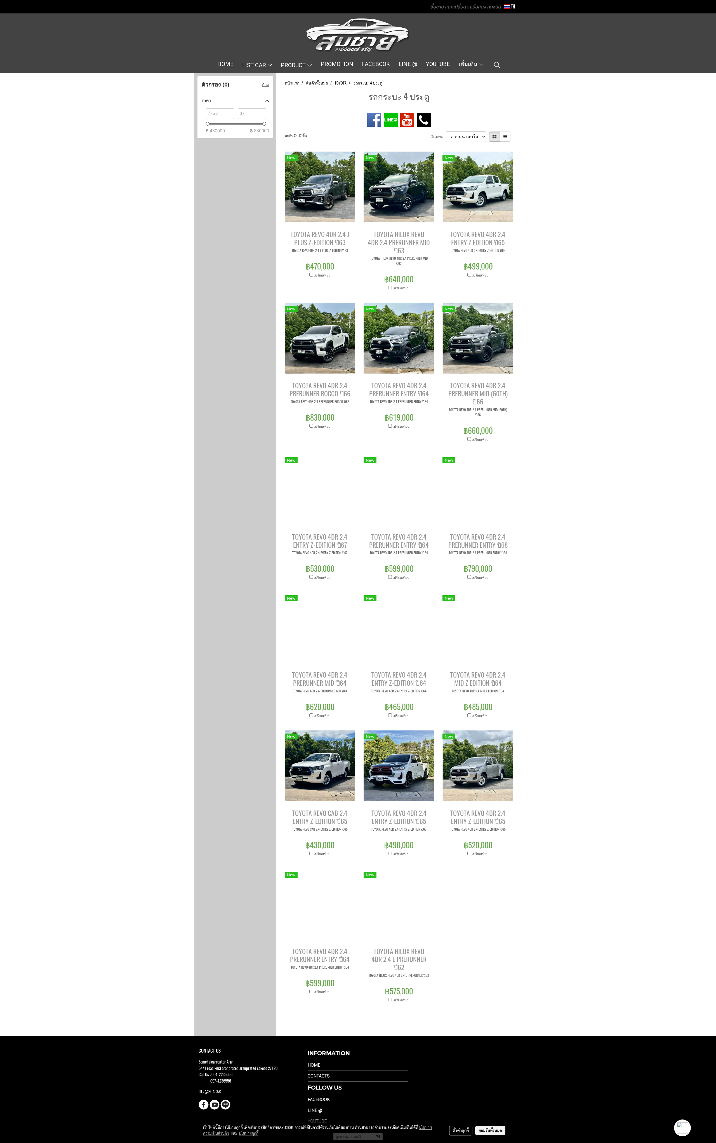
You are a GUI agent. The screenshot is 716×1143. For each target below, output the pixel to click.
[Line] (391, 119)
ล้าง (265, 84)
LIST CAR (254, 65)
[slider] (207, 124)
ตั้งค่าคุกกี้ (461, 1130)
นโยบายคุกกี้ (248, 1133)
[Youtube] (407, 119)
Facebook (319, 1099)
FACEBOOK (376, 64)
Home (314, 1065)
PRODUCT (294, 65)
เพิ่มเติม (469, 64)
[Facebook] (374, 119)
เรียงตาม (438, 136)
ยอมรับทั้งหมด (490, 1130)
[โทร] (424, 119)
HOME (225, 64)
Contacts (319, 1076)
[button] (497, 65)
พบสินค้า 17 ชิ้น (296, 135)
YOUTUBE (438, 64)
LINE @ (408, 64)
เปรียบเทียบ (322, 275)
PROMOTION (337, 64)
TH (512, 7)
